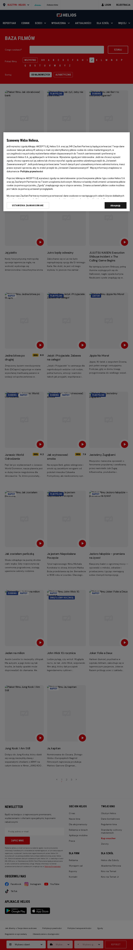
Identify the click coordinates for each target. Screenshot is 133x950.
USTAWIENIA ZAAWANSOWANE (28, 205)
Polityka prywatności (31, 171)
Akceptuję (115, 205)
